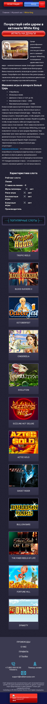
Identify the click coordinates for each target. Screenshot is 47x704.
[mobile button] (42, 4)
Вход (33, 4)
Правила (23, 651)
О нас (23, 647)
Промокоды (23, 642)
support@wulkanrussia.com (23, 677)
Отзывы (23, 656)
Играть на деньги (23, 33)
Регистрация (13, 4)
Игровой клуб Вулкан (10, 149)
